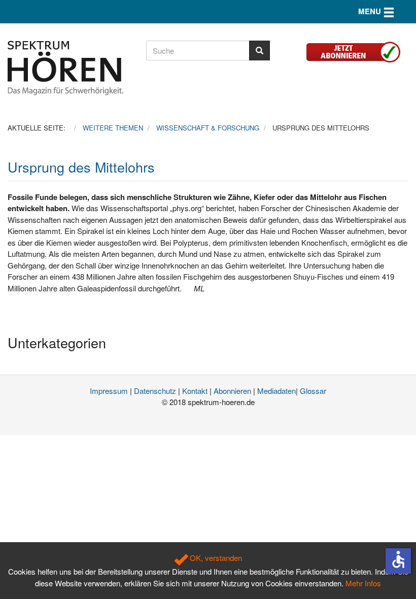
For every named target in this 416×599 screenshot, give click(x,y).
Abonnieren (232, 390)
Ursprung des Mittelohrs (81, 167)
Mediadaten (276, 390)
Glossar (313, 390)
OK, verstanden (215, 557)
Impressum (109, 390)
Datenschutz (155, 390)
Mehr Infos (363, 583)
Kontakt (194, 390)
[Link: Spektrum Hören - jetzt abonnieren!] (357, 50)
